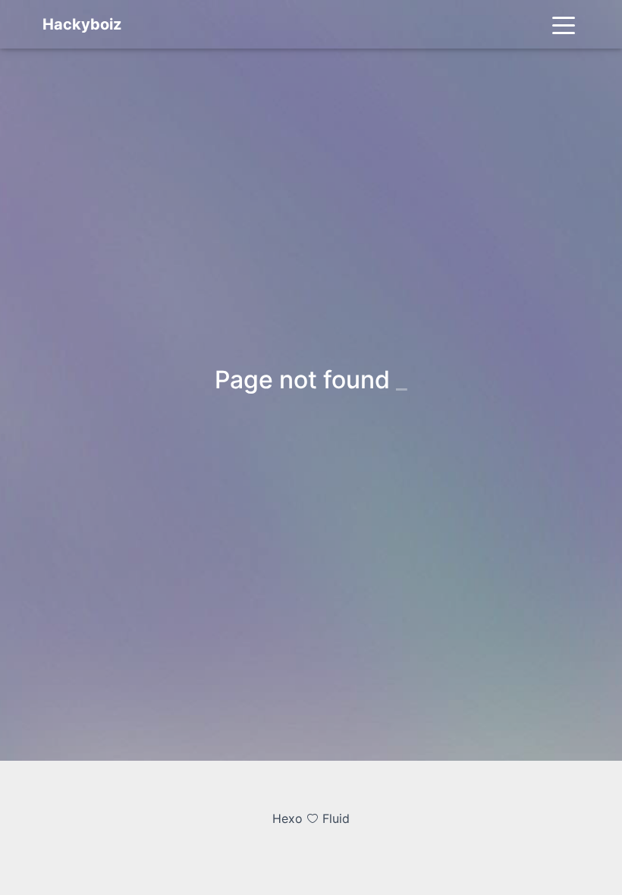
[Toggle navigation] (563, 24)
